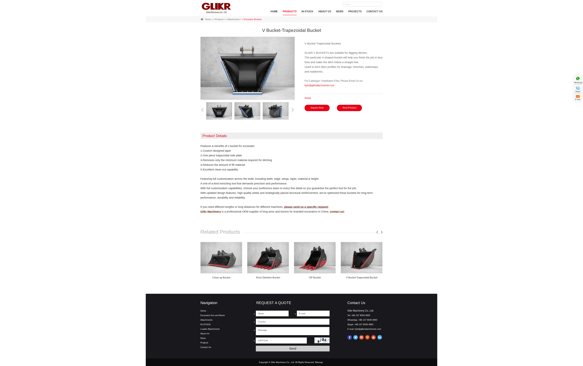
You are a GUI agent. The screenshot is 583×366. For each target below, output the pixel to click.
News (339, 11)
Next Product (349, 107)
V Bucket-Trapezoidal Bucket (361, 277)
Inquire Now (317, 107)
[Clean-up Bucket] (221, 257)
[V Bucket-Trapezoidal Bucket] (361, 257)
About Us (324, 11)
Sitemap (319, 362)
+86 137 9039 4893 (367, 320)
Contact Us (375, 11)
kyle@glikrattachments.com (319, 85)
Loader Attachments (210, 329)
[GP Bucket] (315, 257)
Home (274, 11)
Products (290, 11)
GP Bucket (315, 277)
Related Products (220, 232)
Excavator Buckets (253, 19)
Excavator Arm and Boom (212, 315)
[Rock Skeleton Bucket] (268, 257)
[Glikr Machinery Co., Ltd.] (216, 7)
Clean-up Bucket (221, 277)
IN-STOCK (307, 11)
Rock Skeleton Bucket (268, 277)
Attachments (234, 19)
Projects (355, 11)
